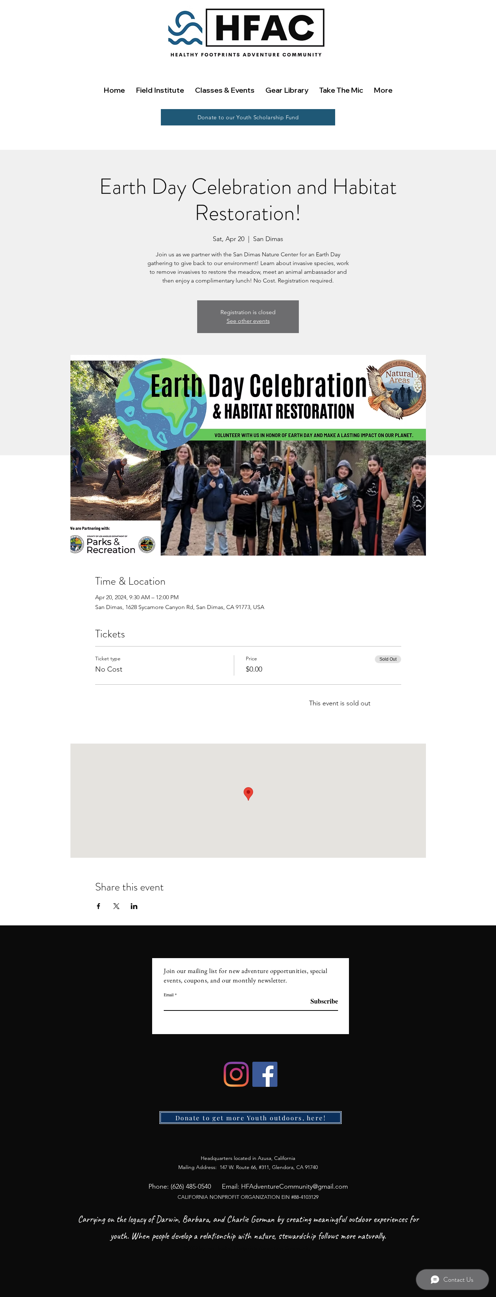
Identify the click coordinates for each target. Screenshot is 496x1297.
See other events (248, 320)
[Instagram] (236, 1074)
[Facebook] (264, 1074)
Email (169, 994)
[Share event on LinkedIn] (134, 906)
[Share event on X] (116, 906)
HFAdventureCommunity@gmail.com (294, 1186)
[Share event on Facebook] (98, 906)
